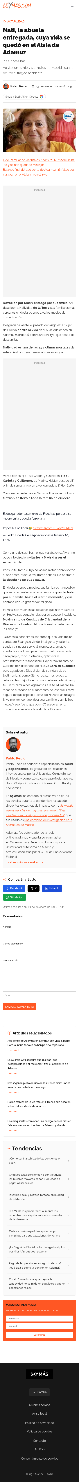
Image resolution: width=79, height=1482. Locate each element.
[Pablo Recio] (6, 86)
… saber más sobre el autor (25, 862)
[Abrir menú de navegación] (72, 6)
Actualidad (16, 21)
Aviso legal (39, 1413)
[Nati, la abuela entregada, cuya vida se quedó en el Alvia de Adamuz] (68, 116)
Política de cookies (39, 1431)
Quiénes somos (39, 1405)
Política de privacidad (39, 1423)
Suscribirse (39, 1335)
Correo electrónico (13, 943)
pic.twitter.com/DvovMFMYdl (53, 528)
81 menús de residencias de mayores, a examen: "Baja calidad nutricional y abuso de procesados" (39, 810)
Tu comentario (10, 960)
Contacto (39, 1440)
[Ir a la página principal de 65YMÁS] (17, 6)
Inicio (6, 60)
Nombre (7, 927)
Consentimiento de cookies (39, 1458)
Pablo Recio (18, 86)
